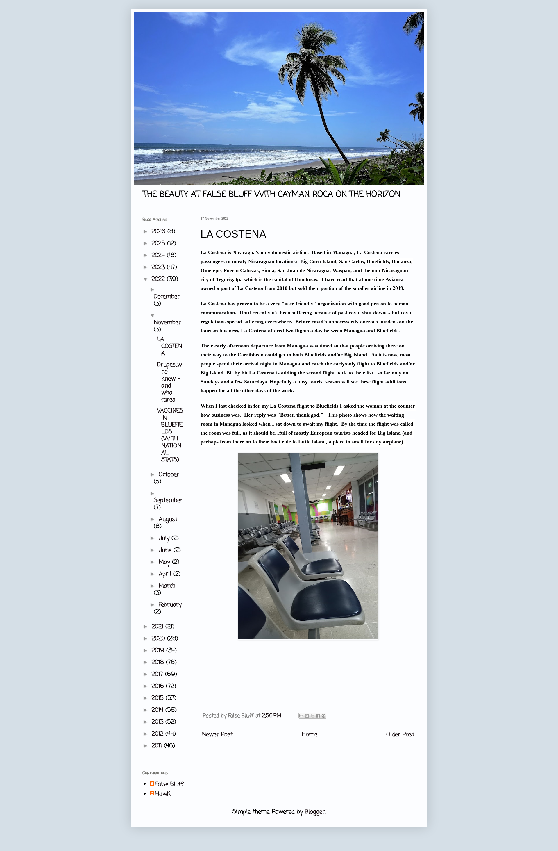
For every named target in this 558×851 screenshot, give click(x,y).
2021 (158, 626)
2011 (158, 745)
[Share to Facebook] (318, 716)
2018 (159, 662)
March (167, 585)
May (165, 562)
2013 (158, 722)
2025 (159, 243)
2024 (159, 255)
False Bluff (169, 784)
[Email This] (301, 716)
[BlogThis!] (307, 716)
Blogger (315, 811)
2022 (159, 279)
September (168, 500)
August (168, 519)
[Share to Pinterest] (323, 716)
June (166, 550)
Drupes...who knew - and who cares (169, 382)
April (166, 574)
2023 (159, 267)
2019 (159, 650)
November (167, 322)
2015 (159, 698)
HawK (163, 794)
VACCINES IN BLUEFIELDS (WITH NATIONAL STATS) (170, 435)
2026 (159, 231)
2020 (159, 638)
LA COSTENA (169, 346)
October (169, 474)
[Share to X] (312, 716)
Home (309, 734)
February (170, 604)
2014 (158, 710)
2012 (158, 733)
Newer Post (217, 734)
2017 (158, 674)
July (165, 538)
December (167, 296)
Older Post (400, 734)
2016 (159, 686)
